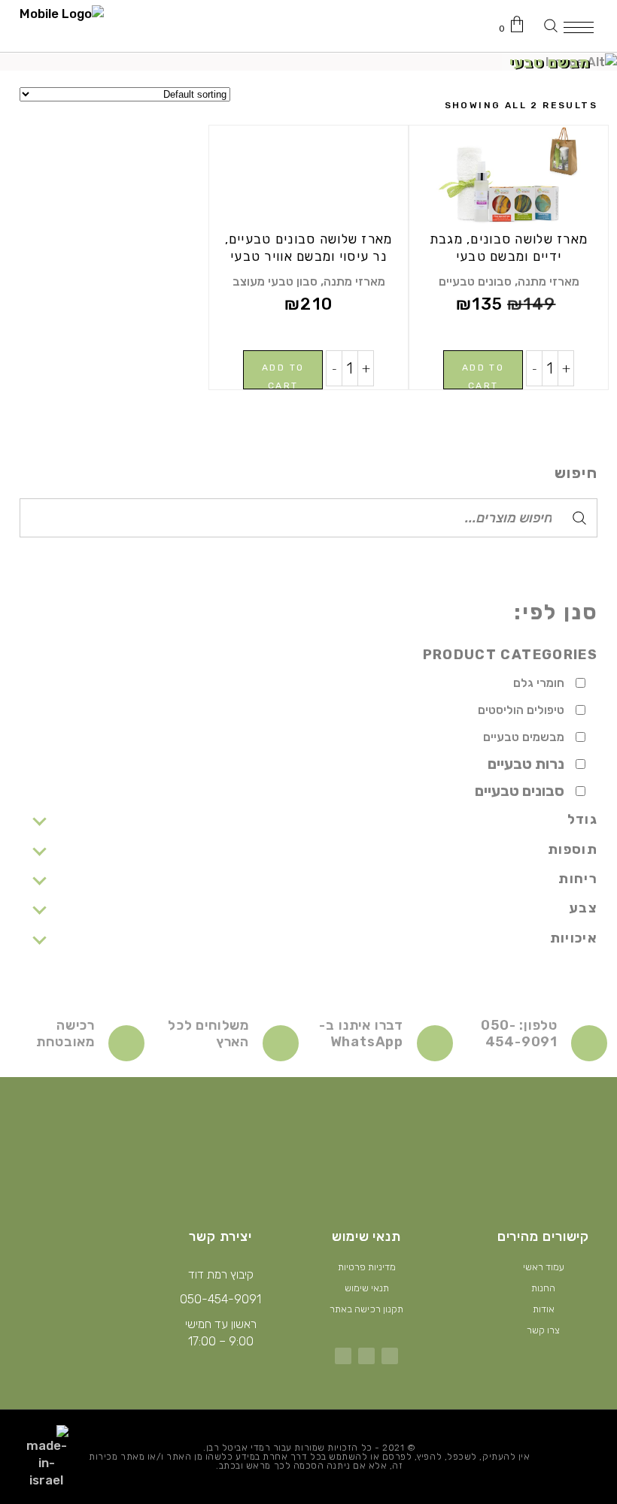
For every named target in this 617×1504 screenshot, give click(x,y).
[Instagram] (366, 1356)
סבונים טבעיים (475, 281)
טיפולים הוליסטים (521, 710)
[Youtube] (343, 1356)
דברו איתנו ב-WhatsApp (361, 1033)
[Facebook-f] (389, 1356)
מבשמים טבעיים (523, 737)
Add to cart (483, 375)
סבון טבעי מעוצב (275, 281)
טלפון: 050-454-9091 (519, 1033)
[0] (520, 24)
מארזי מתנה (548, 281)
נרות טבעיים (526, 764)
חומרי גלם (538, 683)
